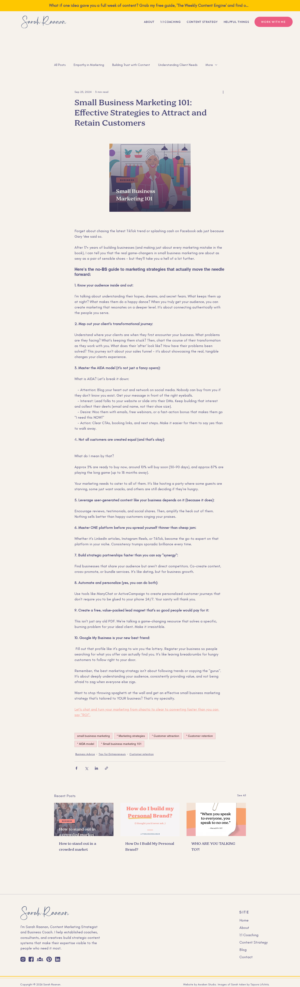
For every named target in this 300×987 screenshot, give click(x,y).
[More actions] (223, 91)
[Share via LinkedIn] (96, 768)
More (209, 65)
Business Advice (85, 754)
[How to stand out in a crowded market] (83, 819)
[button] (236, 22)
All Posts (60, 65)
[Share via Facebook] (76, 768)
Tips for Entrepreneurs (112, 754)
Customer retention (141, 754)
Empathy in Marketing (89, 65)
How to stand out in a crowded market (77, 847)
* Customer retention (199, 735)
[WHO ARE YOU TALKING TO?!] (216, 819)
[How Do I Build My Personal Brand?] (150, 819)
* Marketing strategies (131, 735)
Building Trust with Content (131, 65)
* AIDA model (85, 743)
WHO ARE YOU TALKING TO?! (213, 847)
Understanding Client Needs (177, 65)
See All (241, 795)
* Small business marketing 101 (121, 743)
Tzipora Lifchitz (259, 984)
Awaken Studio (207, 984)
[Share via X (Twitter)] (86, 768)
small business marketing (93, 735)
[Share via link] (106, 768)
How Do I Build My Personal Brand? (149, 847)
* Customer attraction (165, 735)
